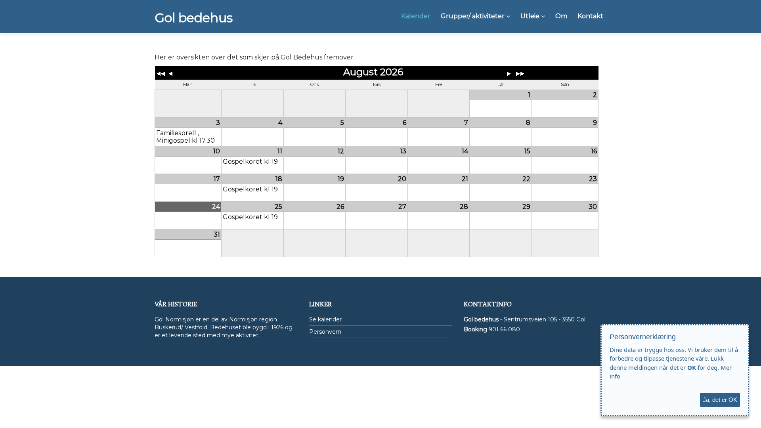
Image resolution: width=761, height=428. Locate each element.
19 (341, 179)
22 (526, 179)
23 (593, 179)
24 (216, 206)
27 (402, 206)
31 (217, 234)
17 (217, 179)
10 (216, 151)
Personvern (325, 331)
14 (465, 151)
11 (279, 151)
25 (278, 206)
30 (593, 206)
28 (464, 206)
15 (527, 151)
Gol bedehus (194, 17)
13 (403, 151)
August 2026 (373, 72)
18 (278, 179)
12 (341, 151)
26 (340, 206)
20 (402, 179)
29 (526, 206)
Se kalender (325, 319)
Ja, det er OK (720, 399)
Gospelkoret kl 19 (250, 161)
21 (465, 179)
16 (594, 151)
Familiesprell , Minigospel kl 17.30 (185, 136)
